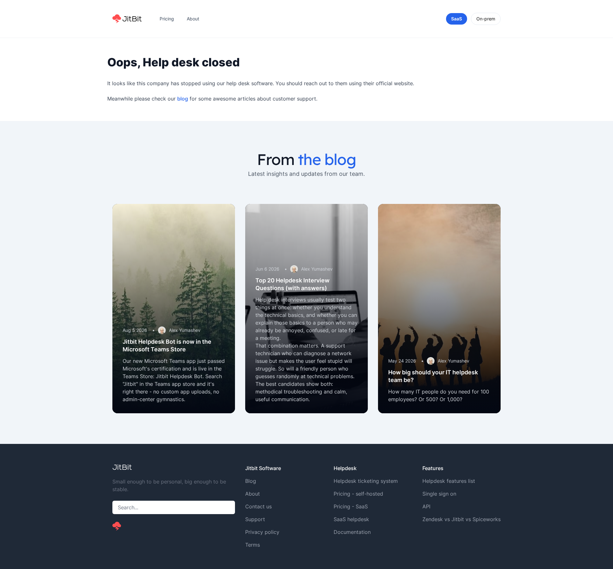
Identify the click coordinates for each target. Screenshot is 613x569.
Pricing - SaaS (351, 506)
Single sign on (439, 493)
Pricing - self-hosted (358, 493)
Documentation (352, 532)
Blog (250, 481)
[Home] (127, 18)
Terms (252, 545)
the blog (327, 159)
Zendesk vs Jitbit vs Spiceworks (461, 519)
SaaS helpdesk (351, 519)
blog (182, 98)
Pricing (167, 18)
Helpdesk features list (448, 481)
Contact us (258, 506)
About (193, 18)
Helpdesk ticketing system (366, 481)
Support (255, 519)
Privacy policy (262, 532)
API (426, 506)
